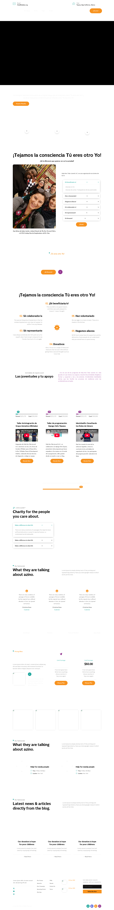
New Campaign (41, 886)
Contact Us (52, 886)
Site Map (39, 892)
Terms (51, 889)
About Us (39, 883)
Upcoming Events (41, 889)
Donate (51, 883)
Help (51, 880)
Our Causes (40, 880)
